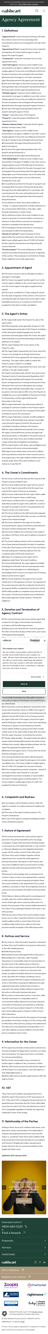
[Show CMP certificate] (11, 1303)
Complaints (34, 1327)
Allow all (24, 684)
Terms (10, 1327)
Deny (24, 691)
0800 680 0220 (12, 1226)
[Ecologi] (37, 1303)
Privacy (4, 1327)
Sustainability (30, 1330)
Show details (36, 677)
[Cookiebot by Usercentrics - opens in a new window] (30, 640)
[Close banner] (44, 641)
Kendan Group (37, 1312)
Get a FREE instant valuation (28, 4)
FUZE (23, 1322)
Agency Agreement (21, 1327)
